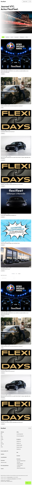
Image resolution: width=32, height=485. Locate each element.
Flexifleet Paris (19, 441)
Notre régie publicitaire (4, 465)
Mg (1, 445)
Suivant (19, 273)
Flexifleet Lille (19, 449)
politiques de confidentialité (11, 478)
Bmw (1, 433)
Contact (2, 468)
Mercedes (2, 443)
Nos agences (19, 439)
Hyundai (2, 439)
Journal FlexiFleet (4, 457)
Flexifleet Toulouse (19, 447)
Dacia (2, 436)
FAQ (17, 452)
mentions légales (9, 477)
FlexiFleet (2, 454)
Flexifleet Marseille (19, 445)
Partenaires (3, 460)
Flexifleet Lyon (19, 443)
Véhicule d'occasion (3, 462)
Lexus (2, 442)
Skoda (2, 446)
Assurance (18, 455)
